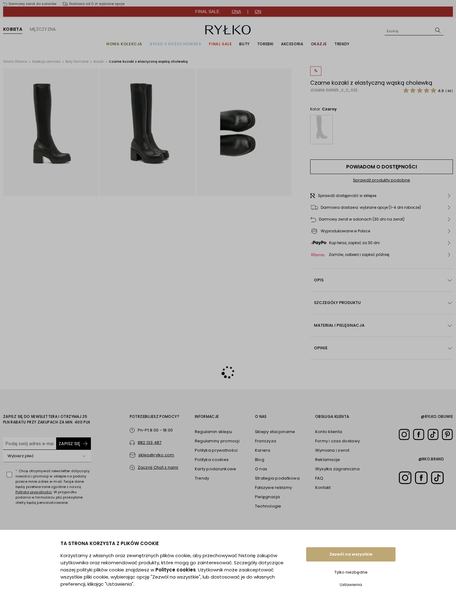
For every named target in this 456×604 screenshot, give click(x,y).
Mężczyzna (43, 29)
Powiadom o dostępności (381, 166)
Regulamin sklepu (213, 432)
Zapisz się (69, 444)
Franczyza (265, 441)
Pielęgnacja (267, 497)
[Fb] (418, 434)
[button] (381, 195)
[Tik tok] (433, 434)
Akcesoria (292, 44)
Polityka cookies (212, 460)
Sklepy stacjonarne (275, 432)
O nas (261, 469)
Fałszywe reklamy (273, 487)
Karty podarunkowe (215, 469)
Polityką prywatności (34, 492)
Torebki (265, 44)
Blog (259, 460)
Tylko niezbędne (351, 572)
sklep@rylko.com (156, 455)
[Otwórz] (84, 456)
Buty (244, 44)
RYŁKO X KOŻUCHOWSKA (175, 44)
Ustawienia (351, 585)
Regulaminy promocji (217, 441)
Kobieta (12, 29)
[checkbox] (9, 474)
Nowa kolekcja (124, 44)
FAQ (319, 478)
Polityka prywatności (216, 450)
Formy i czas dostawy (337, 441)
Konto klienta (328, 432)
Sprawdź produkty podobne (381, 180)
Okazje (319, 44)
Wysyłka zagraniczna (337, 469)
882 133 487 (150, 442)
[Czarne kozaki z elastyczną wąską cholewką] (321, 129)
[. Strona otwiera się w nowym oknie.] (50, 132)
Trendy (342, 44)
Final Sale (220, 44)
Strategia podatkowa (277, 478)
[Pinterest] (447, 434)
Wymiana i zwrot (332, 450)
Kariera (262, 450)
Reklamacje (327, 460)
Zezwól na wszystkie (350, 554)
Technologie (268, 506)
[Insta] (404, 434)
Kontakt (323, 487)
